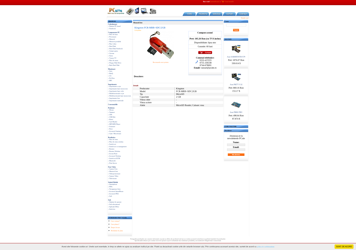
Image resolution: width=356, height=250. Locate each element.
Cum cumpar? (115, 221)
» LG (109, 76)
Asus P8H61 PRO (236, 112)
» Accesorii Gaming (114, 131)
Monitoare (111, 69)
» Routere (111, 149)
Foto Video (112, 167)
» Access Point (112, 153)
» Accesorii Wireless (114, 156)
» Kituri (110, 119)
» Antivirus (111, 209)
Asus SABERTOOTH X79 (236, 57)
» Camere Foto (113, 169)
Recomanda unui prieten (161, 62)
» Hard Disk (112, 46)
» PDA (110, 186)
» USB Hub (111, 117)
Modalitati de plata (117, 230)
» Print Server (112, 163)
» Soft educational (114, 204)
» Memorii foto (113, 171)
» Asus (110, 71)
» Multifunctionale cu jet (116, 93)
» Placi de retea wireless (115, 142)
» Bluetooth (112, 161)
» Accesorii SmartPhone (115, 191)
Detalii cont (244, 18)
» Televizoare (112, 178)
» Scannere (111, 126)
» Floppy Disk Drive (114, 63)
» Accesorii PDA (113, 194)
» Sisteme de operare (114, 202)
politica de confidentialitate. (266, 246)
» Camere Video (113, 176)
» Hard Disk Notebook (115, 48)
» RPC (110, 80)
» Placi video (112, 44)
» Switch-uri (112, 144)
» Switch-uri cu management (117, 146)
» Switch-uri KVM (114, 158)
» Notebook (112, 28)
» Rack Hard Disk (113, 65)
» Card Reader (112, 122)
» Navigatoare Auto (114, 189)
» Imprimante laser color (116, 91)
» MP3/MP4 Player (114, 124)
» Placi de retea (113, 139)
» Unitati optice (113, 51)
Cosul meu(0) (229, 1)
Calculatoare (112, 24)
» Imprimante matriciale (115, 100)
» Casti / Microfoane (114, 133)
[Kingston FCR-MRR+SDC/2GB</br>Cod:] (161, 58)
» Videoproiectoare (114, 174)
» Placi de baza (113, 34)
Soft (109, 200)
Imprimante (112, 84)
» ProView (111, 78)
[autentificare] (214, 1)
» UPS (110, 114)
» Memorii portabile (114, 41)
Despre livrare (115, 227)
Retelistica (111, 137)
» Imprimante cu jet (114, 86)
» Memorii (111, 39)
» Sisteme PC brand (114, 26)
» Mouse (111, 110)
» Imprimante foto (114, 98)
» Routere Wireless (114, 151)
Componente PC (114, 32)
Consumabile (113, 104)
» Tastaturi (111, 112)
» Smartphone (112, 184)
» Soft (110, 196)
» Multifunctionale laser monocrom (119, 96)
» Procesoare (112, 37)
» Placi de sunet (113, 60)
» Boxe (110, 129)
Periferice (111, 108)
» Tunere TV (112, 58)
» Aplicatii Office (113, 207)
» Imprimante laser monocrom (118, 89)
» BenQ (110, 73)
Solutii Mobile (113, 182)
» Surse (110, 56)
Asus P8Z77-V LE (236, 85)
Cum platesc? (115, 224)
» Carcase (111, 53)
